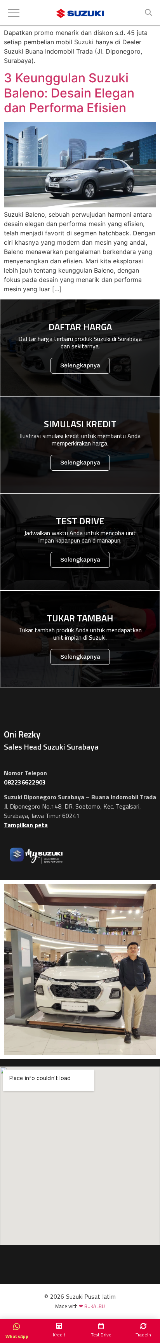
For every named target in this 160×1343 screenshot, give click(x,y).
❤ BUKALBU (92, 1306)
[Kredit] (59, 1326)
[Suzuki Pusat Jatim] (80, 15)
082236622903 (25, 782)
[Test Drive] (101, 1326)
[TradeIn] (143, 1326)
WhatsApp (16, 1335)
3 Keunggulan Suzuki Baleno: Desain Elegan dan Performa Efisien (69, 92)
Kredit (59, 1334)
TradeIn (143, 1334)
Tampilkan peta (26, 825)
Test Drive (101, 1334)
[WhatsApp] (16, 1327)
